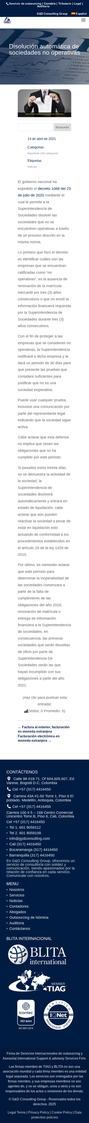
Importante (34, 153)
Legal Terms (17, 1112)
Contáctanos (19, 929)
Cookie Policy (62, 1112)
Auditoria (16, 923)
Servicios (16, 895)
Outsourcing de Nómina (28, 917)
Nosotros (16, 890)
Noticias (32, 166)
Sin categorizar (49, 153)
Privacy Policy (38, 1112)
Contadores (19, 906)
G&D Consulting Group (52, 13)
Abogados (17, 912)
